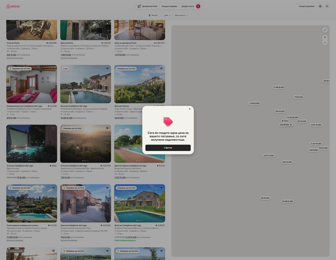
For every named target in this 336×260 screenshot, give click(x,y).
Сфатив (168, 147)
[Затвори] (190, 109)
